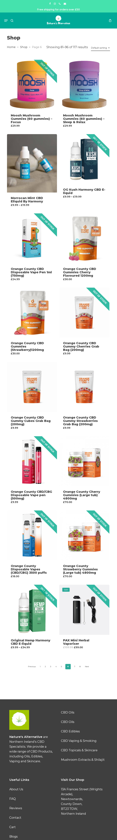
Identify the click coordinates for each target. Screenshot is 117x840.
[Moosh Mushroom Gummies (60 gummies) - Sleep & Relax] (84, 85)
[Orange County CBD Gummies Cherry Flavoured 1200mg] (84, 238)
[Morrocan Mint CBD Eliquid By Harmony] (32, 163)
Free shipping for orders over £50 (58, 9)
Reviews (15, 808)
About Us (16, 789)
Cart (12, 827)
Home (11, 47)
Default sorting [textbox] (99, 47)
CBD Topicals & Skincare (79, 750)
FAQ (12, 799)
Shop (23, 47)
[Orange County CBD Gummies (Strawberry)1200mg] (32, 313)
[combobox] (100, 48)
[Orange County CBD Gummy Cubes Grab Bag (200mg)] (32, 387)
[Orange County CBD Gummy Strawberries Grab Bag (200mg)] (84, 387)
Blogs (13, 836)
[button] (6, 20)
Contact (15, 817)
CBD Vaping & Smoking (78, 741)
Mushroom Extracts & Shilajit (83, 760)
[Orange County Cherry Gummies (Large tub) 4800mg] (84, 461)
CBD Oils (67, 712)
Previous (32, 666)
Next (87, 666)
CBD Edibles (70, 731)
